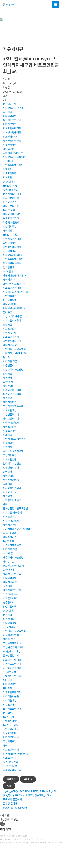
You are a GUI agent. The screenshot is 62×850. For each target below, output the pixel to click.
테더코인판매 (10, 304)
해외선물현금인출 (12, 140)
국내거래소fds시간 (13, 153)
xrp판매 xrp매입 (12, 651)
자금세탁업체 (10, 251)
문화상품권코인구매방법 (15, 508)
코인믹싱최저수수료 (13, 406)
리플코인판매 (10, 733)
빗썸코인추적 (10, 606)
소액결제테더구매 (12, 341)
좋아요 (11, 779)
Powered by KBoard (15, 807)
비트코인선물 (10, 202)
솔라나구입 (8, 381)
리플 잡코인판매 (11, 222)
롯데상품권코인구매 (13, 108)
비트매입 (7, 435)
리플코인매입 (10, 430)
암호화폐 (7, 169)
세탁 (5, 504)
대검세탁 (7, 496)
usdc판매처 (9, 181)
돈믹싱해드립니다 (12, 193)
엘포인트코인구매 (12, 590)
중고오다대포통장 (12, 545)
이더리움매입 (10, 116)
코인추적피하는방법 (13, 165)
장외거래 (7, 447)
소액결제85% (10, 598)
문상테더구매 (10, 104)
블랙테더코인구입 (12, 120)
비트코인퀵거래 (11, 749)
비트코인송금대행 (12, 390)
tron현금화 (9, 210)
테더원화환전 (10, 475)
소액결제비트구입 (12, 500)
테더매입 (7, 230)
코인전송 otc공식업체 (14, 349)
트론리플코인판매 (12, 708)
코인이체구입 (10, 226)
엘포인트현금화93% (13, 565)
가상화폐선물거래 (12, 668)
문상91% (8, 713)
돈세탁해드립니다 (12, 488)
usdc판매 (8, 271)
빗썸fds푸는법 (10, 189)
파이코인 (7, 177)
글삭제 (14, 803)
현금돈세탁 (8, 602)
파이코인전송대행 (12, 394)
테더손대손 (8, 561)
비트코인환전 (10, 173)
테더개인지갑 (10, 279)
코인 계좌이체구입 (12, 316)
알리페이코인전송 (12, 463)
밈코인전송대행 (11, 198)
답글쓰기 (17, 799)
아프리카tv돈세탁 (12, 263)
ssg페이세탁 (9, 672)
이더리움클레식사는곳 (14, 308)
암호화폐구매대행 (12, 659)
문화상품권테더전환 (13, 255)
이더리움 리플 (10, 361)
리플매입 (7, 112)
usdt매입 (8, 161)
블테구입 (7, 312)
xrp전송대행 (9, 533)
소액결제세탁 (10, 721)
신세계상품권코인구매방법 (16, 529)
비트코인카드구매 (12, 320)
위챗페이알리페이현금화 (15, 292)
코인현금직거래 (11, 414)
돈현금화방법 (10, 300)
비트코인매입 (10, 410)
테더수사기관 (10, 537)
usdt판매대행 (10, 766)
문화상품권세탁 (11, 655)
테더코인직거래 (11, 418)
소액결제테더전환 (12, 247)
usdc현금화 (9, 627)
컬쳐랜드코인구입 (12, 574)
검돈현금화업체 (11, 467)
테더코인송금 (10, 149)
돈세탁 (6, 357)
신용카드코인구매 (12, 664)
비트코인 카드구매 (12, 512)
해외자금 (7, 377)
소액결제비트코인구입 (14, 283)
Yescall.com (52, 842)
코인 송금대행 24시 (13, 647)
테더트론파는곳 (11, 206)
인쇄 (9, 785)
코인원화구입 (10, 741)
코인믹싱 (7, 324)
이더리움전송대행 (12, 238)
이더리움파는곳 (11, 696)
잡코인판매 (8, 267)
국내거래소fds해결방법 (15, 353)
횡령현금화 (8, 443)
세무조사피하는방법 (13, 557)
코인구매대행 (10, 243)
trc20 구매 (8, 717)
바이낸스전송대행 (12, 132)
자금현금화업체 (11, 635)
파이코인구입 (10, 516)
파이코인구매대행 (12, 128)
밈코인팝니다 (10, 136)
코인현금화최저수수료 (14, 439)
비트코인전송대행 (12, 287)
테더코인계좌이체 (12, 214)
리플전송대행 (10, 144)
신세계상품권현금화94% (15, 753)
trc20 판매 (8, 541)
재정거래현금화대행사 (14, 275)
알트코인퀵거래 (11, 218)
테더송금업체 (10, 639)
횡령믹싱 (7, 373)
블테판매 (7, 471)
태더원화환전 (10, 386)
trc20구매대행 (10, 234)
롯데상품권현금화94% (14, 157)
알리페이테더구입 (12, 770)
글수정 (6, 803)
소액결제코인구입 (12, 676)
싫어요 (28, 779)
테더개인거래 (10, 524)
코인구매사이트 (11, 729)
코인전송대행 (10, 296)
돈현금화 (7, 614)
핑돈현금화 (8, 619)
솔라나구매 (8, 569)
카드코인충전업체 (12, 692)
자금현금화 (8, 365)
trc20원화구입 (10, 185)
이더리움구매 (10, 332)
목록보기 (7, 799)
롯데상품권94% (11, 479)
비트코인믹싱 (10, 757)
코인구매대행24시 (12, 643)
